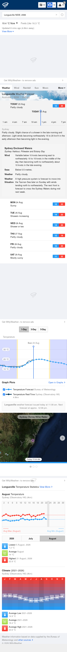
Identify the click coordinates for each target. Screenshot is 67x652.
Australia (6, 97)
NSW (16, 97)
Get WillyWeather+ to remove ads (20, 80)
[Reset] (56, 14)
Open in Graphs (55, 382)
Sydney (26, 97)
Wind (16, 87)
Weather (6, 87)
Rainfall (27, 87)
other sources (24, 639)
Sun (37, 87)
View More (45, 486)
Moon (45, 87)
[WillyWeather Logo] (7, 4)
